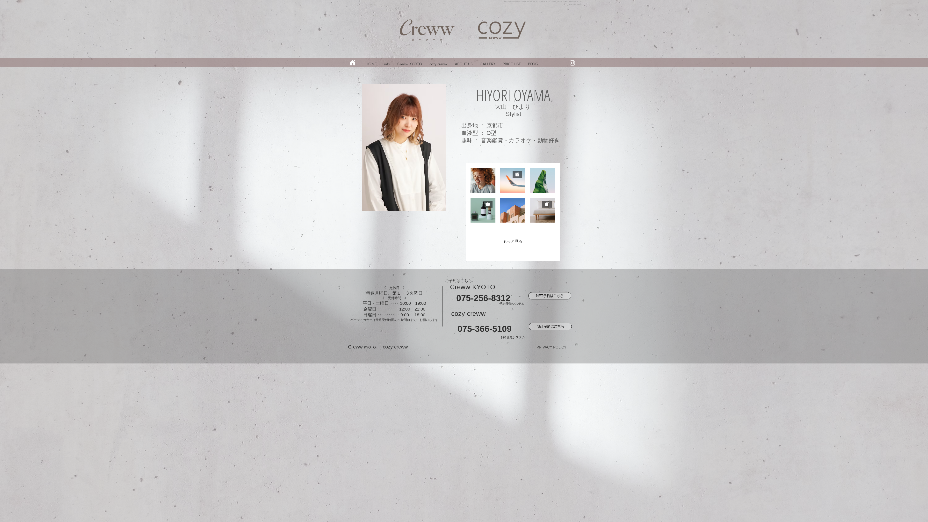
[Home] (352, 62)
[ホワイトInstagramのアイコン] (572, 62)
